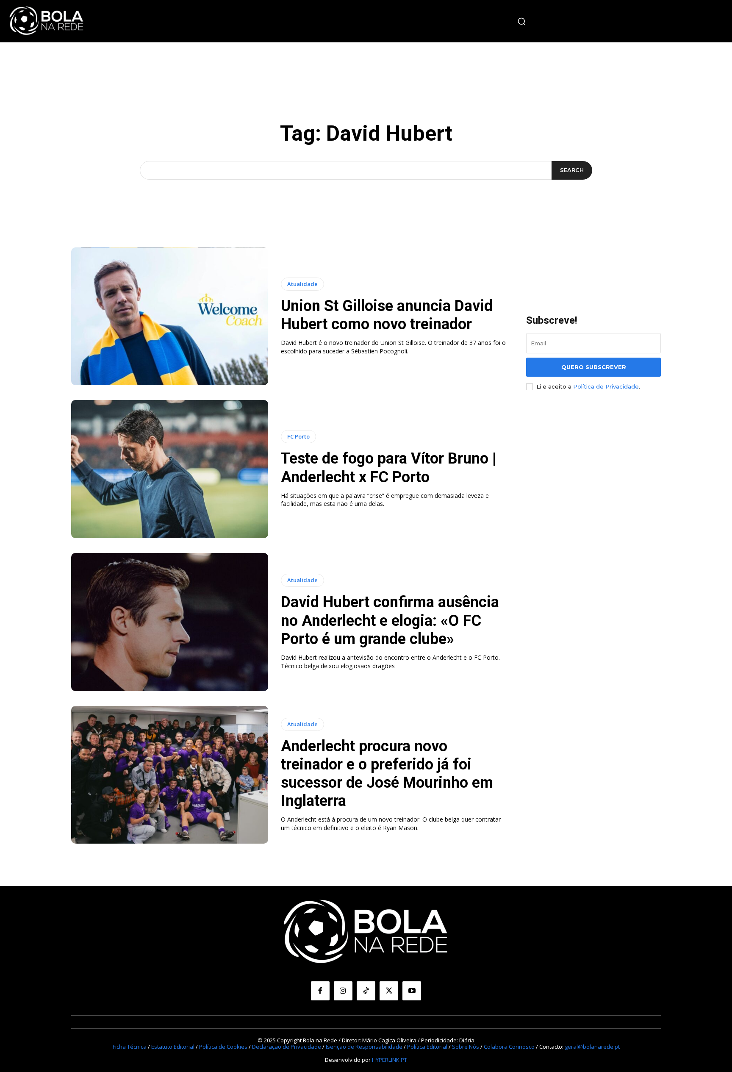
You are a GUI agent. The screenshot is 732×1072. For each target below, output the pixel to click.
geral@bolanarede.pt (592, 1046)
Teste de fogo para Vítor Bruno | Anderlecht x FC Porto (388, 468)
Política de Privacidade (606, 386)
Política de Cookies (223, 1046)
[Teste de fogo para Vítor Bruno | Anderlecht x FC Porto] (169, 469)
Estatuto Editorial (172, 1046)
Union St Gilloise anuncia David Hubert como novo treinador (387, 315)
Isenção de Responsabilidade (364, 1046)
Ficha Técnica (130, 1046)
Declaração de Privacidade (286, 1046)
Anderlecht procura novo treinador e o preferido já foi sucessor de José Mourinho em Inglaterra (387, 773)
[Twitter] (389, 990)
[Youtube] (411, 990)
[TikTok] (366, 990)
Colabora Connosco (509, 1046)
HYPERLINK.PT (389, 1060)
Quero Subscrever (593, 367)
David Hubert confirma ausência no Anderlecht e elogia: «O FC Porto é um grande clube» (390, 620)
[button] (521, 21)
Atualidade (302, 284)
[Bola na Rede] (46, 21)
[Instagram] (343, 990)
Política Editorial (427, 1046)
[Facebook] (320, 990)
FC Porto (298, 436)
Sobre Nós (465, 1046)
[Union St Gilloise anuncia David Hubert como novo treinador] (169, 316)
